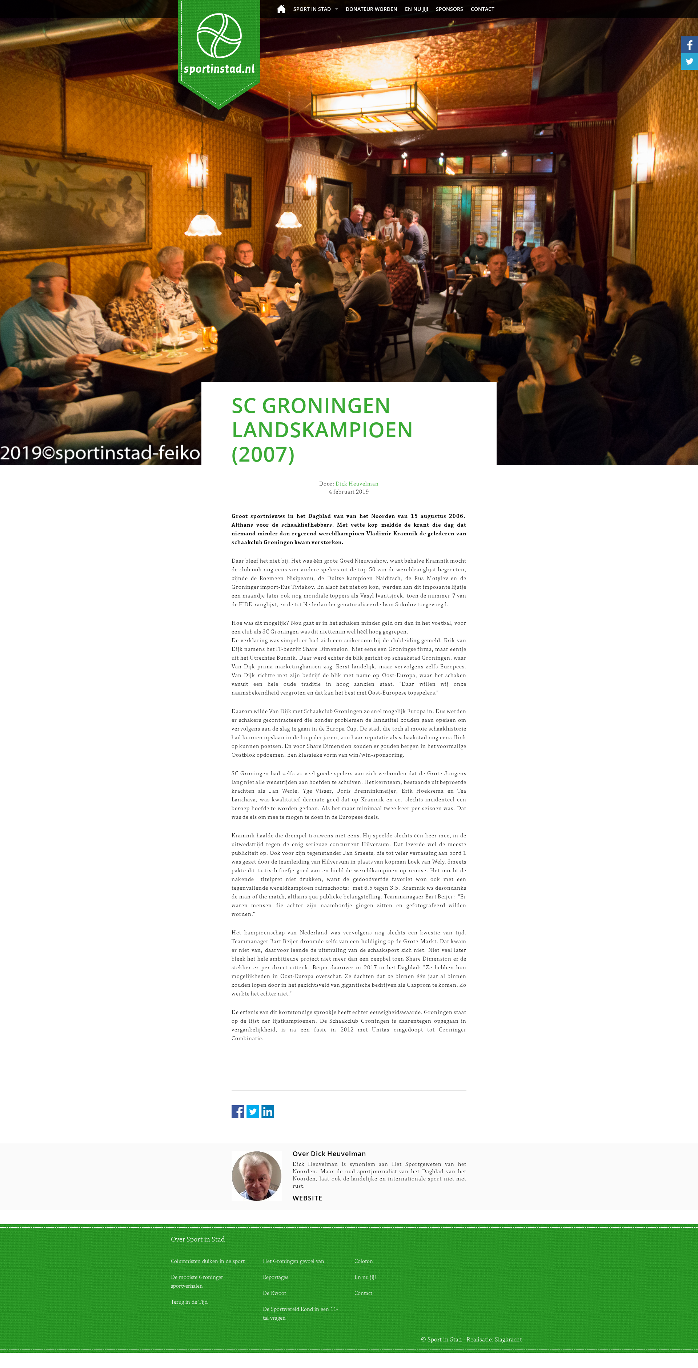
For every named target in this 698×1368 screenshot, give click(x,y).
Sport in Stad (312, 8)
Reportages (275, 1277)
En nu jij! (416, 8)
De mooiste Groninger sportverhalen (197, 1281)
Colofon (363, 1261)
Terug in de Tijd (189, 1302)
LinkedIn (267, 1111)
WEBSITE (307, 1198)
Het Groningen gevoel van (293, 1261)
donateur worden (371, 8)
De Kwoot (274, 1293)
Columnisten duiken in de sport (208, 1261)
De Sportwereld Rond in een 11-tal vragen (300, 1313)
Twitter (252, 1111)
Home (281, 9)
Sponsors (449, 8)
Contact (482, 8)
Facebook (238, 1111)
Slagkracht (508, 1340)
